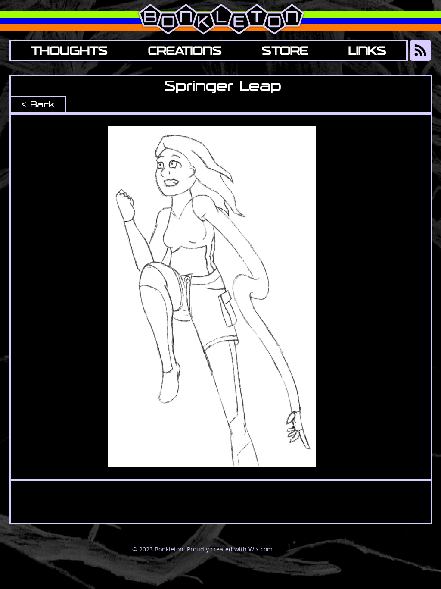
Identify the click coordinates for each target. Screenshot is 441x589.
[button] (184, 50)
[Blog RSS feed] (420, 51)
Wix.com (260, 549)
